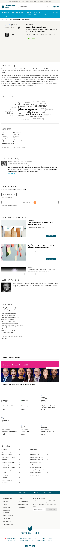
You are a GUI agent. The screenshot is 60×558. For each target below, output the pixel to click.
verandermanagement (36, 472)
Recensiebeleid (7, 521)
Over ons (5, 501)
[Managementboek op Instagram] (33, 546)
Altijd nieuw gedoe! (26, 406)
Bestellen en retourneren (6, 511)
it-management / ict (6, 470)
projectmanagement (35, 462)
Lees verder (11, 173)
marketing (4, 477)
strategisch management (37, 470)
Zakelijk (20, 498)
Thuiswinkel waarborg (12, 538)
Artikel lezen (50, 235)
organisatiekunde (35, 452)
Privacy (43, 538)
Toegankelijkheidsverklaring (26, 540)
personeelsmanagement (36, 457)
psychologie (33, 465)
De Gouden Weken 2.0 (7, 406)
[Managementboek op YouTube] (30, 546)
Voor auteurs (6, 518)
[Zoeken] (46, 6)
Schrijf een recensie (8, 194)
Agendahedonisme (26, 19)
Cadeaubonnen (22, 507)
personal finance (34, 454)
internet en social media (8, 467)
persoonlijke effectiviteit (36, 459)
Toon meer (29, 274)
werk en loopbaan (35, 475)
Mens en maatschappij (15, 19)
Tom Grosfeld (29, 24)
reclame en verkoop (35, 467)
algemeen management (8, 452)
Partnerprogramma (8, 524)
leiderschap (4, 475)
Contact (5, 504)
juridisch (3, 472)
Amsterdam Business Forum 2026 (15, 365)
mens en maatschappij (7, 480)
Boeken (6, 19)
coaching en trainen (6, 454)
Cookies (50, 538)
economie (4, 459)
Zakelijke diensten (23, 501)
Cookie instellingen (12, 540)
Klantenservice (7, 498)
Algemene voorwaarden (25, 538)
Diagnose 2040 (25, 431)
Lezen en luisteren (8, 515)
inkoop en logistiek (6, 465)
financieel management (7, 462)
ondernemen (33, 449)
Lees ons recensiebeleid (7, 197)
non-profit (4, 482)
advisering (4, 449)
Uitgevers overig (17, 140)
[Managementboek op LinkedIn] (26, 546)
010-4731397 (56, 12)
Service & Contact (41, 540)
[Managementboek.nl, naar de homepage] (8, 8)
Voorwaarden (6, 507)
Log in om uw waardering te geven (9, 205)
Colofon (36, 538)
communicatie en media (8, 457)
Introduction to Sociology (47, 431)
